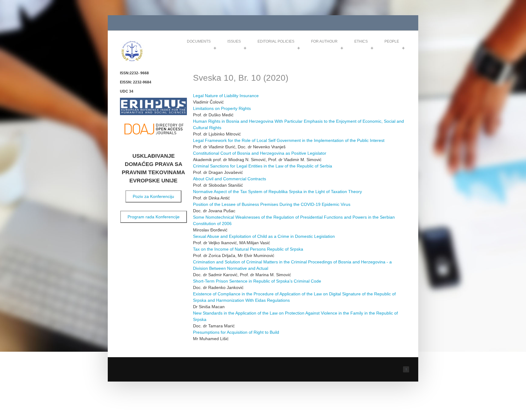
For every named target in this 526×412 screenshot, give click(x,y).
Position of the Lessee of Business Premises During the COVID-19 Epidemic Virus (271, 204)
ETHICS (361, 41)
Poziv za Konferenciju (153, 196)
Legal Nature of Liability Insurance (226, 95)
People (391, 41)
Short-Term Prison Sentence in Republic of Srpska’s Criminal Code (257, 281)
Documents (199, 41)
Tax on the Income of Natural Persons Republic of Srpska (248, 249)
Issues (234, 41)
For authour (324, 41)
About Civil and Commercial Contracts (229, 178)
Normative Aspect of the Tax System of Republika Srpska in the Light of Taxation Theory (277, 191)
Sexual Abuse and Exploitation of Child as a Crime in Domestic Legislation (264, 236)
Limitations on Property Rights (222, 108)
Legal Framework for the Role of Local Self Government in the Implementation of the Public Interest (288, 140)
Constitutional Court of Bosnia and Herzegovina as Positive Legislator (259, 153)
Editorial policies (276, 41)
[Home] (132, 60)
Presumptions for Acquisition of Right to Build (236, 332)
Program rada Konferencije (154, 216)
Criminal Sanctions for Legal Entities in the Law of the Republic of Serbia (262, 166)
